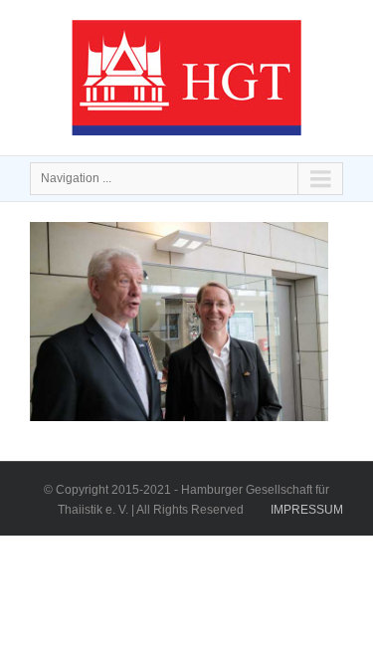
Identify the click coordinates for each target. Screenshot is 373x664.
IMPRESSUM (307, 510)
